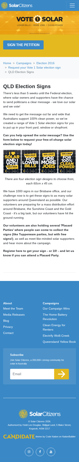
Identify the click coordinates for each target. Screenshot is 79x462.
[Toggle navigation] (72, 5)
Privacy (8, 326)
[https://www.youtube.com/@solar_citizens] (51, 452)
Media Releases (14, 314)
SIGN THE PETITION (23, 45)
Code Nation (52, 437)
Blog (6, 320)
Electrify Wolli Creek (56, 335)
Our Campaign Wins (56, 308)
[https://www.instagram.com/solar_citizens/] (29, 452)
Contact (8, 333)
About (7, 303)
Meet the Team (13, 308)
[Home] (16, 5)
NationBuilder (69, 437)
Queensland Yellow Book (59, 341)
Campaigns (23, 63)
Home (7, 63)
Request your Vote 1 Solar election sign (34, 67)
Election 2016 (45, 63)
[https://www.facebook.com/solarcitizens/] (40, 452)
